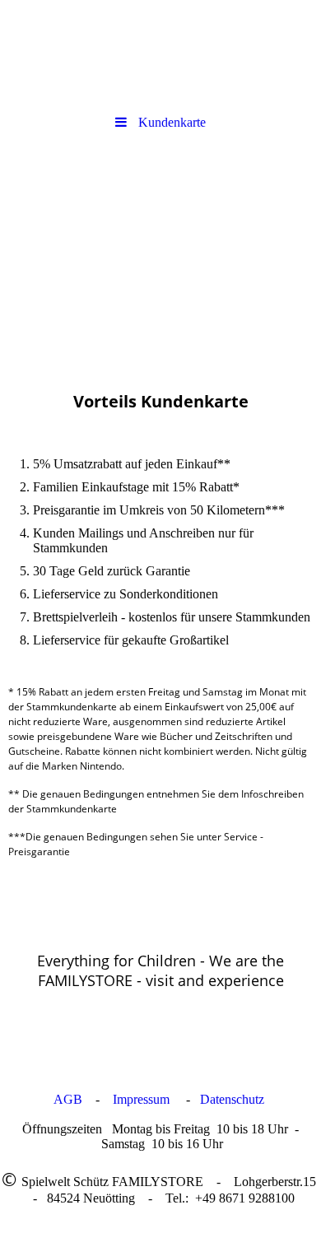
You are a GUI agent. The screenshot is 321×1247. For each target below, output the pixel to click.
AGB (68, 1099)
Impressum (141, 1099)
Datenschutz (234, 1099)
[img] (160, 53)
